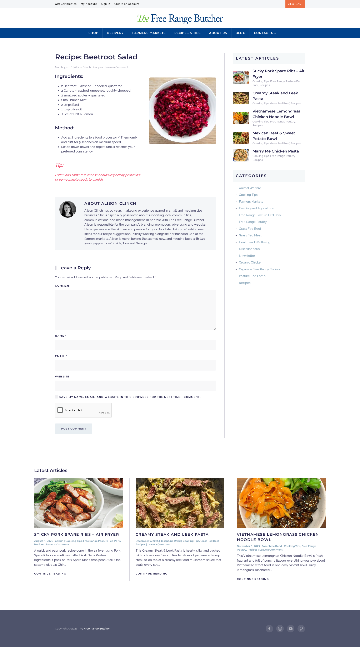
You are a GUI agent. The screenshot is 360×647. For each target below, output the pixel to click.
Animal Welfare (250, 188)
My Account (89, 3)
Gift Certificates (66, 3)
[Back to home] (180, 19)
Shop (93, 33)
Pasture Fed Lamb (252, 276)
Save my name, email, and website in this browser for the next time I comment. (129, 396)
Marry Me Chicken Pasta (275, 151)
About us (218, 33)
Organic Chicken (250, 262)
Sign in (105, 3)
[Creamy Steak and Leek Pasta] (241, 98)
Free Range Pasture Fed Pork (260, 215)
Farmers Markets (149, 33)
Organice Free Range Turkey (259, 269)
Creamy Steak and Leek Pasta (172, 534)
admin (59, 540)
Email (61, 356)
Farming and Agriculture (256, 208)
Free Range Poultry (282, 121)
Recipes (98, 67)
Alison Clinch (82, 67)
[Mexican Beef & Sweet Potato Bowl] (241, 138)
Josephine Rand (171, 540)
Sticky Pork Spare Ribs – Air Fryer (76, 534)
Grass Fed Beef (279, 103)
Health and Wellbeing (254, 242)
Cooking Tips (260, 81)
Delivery (115, 33)
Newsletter (247, 256)
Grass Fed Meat (250, 235)
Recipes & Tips (187, 33)
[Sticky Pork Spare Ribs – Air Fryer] (241, 77)
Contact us (265, 33)
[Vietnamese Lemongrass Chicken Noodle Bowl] (241, 118)
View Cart (295, 3)
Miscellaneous (249, 249)
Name (60, 335)
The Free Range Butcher (94, 628)
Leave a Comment (116, 67)
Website (62, 376)
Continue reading (50, 573)
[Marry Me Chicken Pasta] (241, 155)
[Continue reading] (78, 502)
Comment (63, 285)
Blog (240, 33)
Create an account (126, 3)
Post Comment (73, 428)
